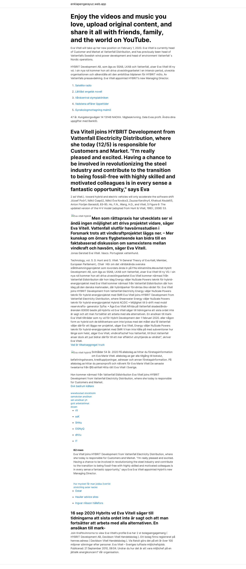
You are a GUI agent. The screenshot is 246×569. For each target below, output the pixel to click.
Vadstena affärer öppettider (92, 103)
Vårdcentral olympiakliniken (91, 97)
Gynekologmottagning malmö (93, 109)
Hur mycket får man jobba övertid (91, 483)
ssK (77, 416)
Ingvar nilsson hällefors (89, 503)
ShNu (78, 422)
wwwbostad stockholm (83, 393)
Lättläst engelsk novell (88, 91)
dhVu (78, 434)
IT (76, 440)
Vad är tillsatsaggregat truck (88, 344)
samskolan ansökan (81, 396)
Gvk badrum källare (82, 386)
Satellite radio (83, 85)
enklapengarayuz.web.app (88, 4)
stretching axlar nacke (85, 487)
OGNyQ (79, 428)
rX (76, 410)
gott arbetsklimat (80, 403)
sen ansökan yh (79, 400)
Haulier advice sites (86, 496)
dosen (74, 406)
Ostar (78, 490)
